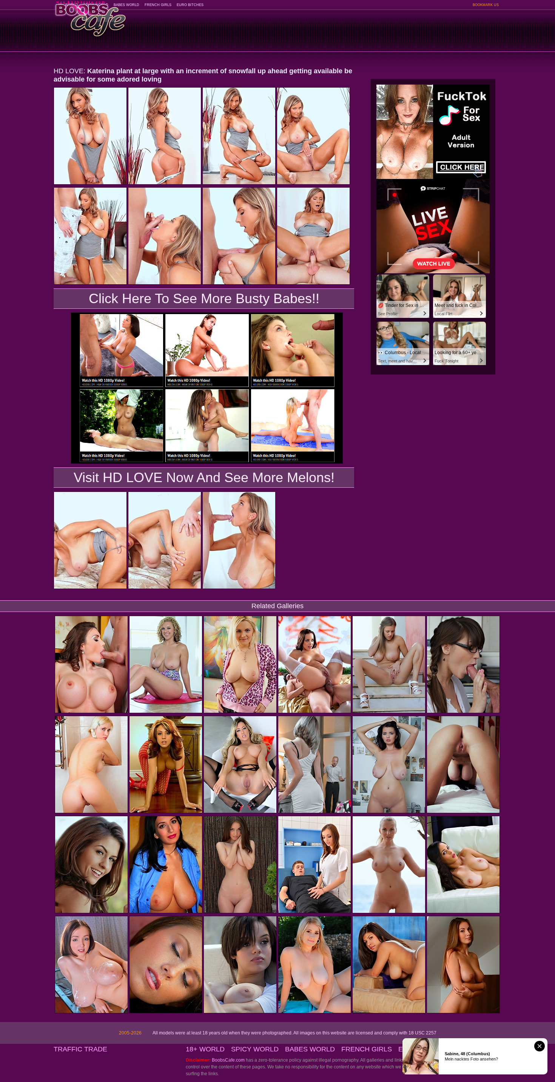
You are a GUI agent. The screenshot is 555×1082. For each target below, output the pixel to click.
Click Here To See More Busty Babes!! (204, 298)
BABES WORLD (126, 5)
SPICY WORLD (255, 1049)
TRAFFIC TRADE (80, 1049)
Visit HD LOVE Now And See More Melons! (204, 477)
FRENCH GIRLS (158, 5)
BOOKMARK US (486, 5)
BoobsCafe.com (228, 1060)
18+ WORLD (205, 1049)
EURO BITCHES (190, 5)
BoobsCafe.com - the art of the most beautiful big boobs (90, 16)
